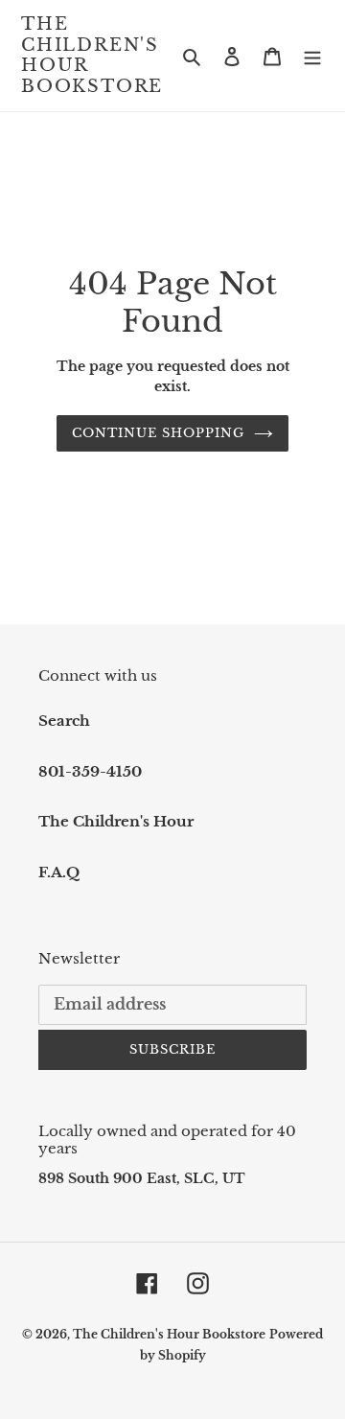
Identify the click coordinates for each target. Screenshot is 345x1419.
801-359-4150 (90, 771)
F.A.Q (59, 872)
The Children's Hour (116, 821)
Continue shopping (158, 433)
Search (64, 720)
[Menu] (312, 56)
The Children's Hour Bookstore (92, 55)
